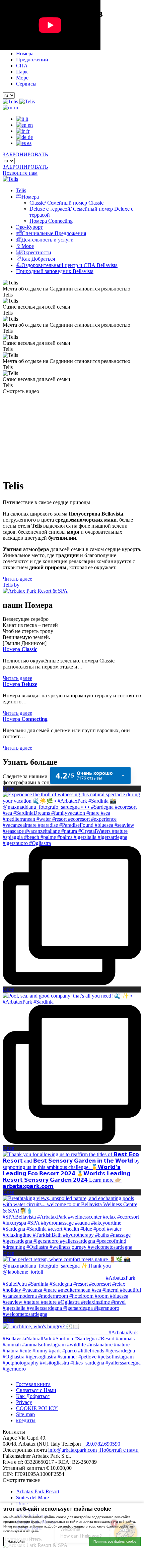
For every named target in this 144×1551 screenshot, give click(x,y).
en (29, 125)
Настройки (16, 1541)
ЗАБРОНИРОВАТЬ (25, 154)
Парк (22, 71)
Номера (24, 53)
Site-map (25, 1414)
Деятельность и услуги (47, 240)
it (26, 119)
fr (27, 131)
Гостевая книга (33, 1384)
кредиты (25, 1420)
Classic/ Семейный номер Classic (66, 203)
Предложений (32, 59)
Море (22, 78)
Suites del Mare (32, 1497)
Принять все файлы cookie (114, 1541)
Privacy (24, 1402)
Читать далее (17, 579)
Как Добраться (38, 259)
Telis (21, 190)
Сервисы (26, 84)
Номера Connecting (51, 221)
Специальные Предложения (54, 233)
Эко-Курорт (29, 227)
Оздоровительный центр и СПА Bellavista (69, 265)
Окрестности (36, 252)
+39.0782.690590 (101, 1444)
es (28, 143)
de (29, 137)
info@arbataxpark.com (72, 1450)
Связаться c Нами (36, 1390)
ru (15, 107)
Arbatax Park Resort (37, 1491)
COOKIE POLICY (37, 1408)
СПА (22, 65)
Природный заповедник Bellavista (54, 271)
